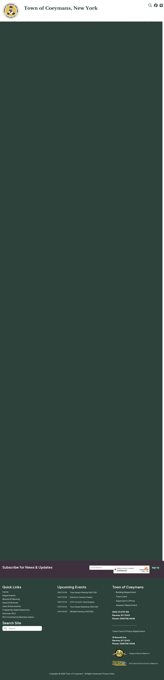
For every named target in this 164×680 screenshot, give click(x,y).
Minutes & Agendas (109, 22)
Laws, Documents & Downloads (83, 22)
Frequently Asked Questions (16, 610)
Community (43, 22)
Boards (32, 22)
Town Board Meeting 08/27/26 (83, 592)
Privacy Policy (109, 674)
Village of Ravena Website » (139, 653)
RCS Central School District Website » (143, 664)
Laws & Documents (11, 606)
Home (5, 592)
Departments (19, 22)
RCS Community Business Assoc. (18, 617)
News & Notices (59, 22)
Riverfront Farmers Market (81, 597)
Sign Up (155, 567)
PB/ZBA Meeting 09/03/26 (81, 611)
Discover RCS (9, 613)
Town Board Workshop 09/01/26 (84, 607)
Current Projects (151, 22)
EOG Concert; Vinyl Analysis (82, 602)
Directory (6, 22)
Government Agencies (131, 22)
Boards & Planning (11, 599)
